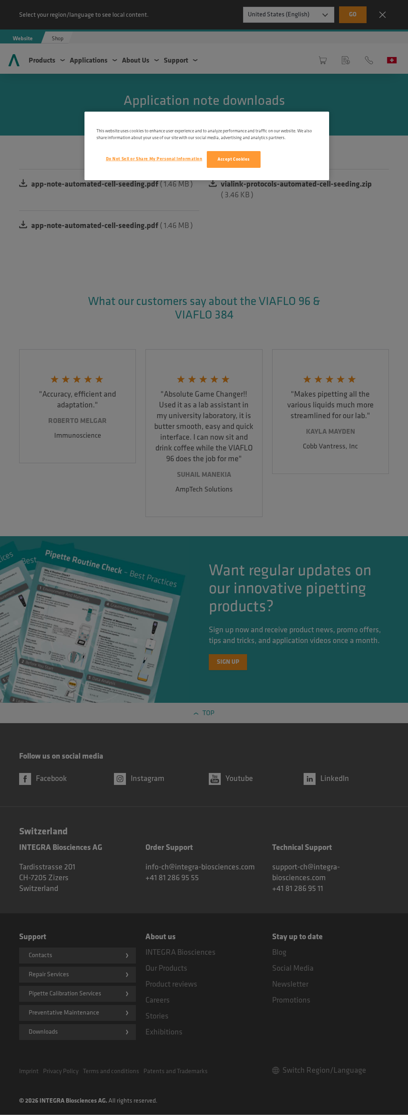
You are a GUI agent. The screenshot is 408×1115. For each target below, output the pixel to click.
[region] (206, 146)
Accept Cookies (234, 159)
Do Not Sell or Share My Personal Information (154, 158)
